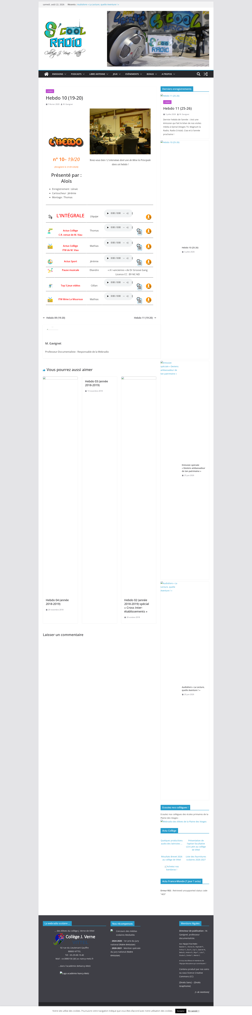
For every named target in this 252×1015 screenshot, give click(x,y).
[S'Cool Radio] (46, 74)
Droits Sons (185, 982)
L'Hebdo (50, 91)
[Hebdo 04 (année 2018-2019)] (60, 378)
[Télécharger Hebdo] (148, 216)
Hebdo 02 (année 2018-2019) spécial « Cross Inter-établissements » (136, 605)
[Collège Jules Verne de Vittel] (74, 934)
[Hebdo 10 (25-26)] (170, 249)
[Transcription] (139, 230)
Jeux (115, 74)
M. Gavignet (68, 104)
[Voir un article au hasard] (205, 74)
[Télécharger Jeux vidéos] (148, 285)
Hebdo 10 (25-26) (190, 247)
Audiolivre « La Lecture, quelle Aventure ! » (98, 4)
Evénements (132, 74)
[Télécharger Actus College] (148, 230)
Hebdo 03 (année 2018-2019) (96, 383)
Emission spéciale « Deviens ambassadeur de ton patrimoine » (193, 468)
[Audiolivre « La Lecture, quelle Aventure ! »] (170, 690)
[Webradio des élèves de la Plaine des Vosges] (183, 821)
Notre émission (127, 944)
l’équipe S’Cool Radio (190, 944)
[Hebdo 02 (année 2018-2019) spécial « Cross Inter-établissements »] (138, 378)
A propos (167, 74)
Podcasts (76, 74)
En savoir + (194, 1010)
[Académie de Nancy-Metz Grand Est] (74, 973)
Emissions (57, 74)
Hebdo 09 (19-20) (55, 317)
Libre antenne (97, 74)
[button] (64, 74)
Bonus (150, 74)
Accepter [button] (181, 1011)
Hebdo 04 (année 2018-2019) (57, 602)
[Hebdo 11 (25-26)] (185, 96)
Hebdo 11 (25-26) (177, 108)
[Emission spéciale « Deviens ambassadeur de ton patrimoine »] (170, 470)
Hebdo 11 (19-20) (143, 317)
